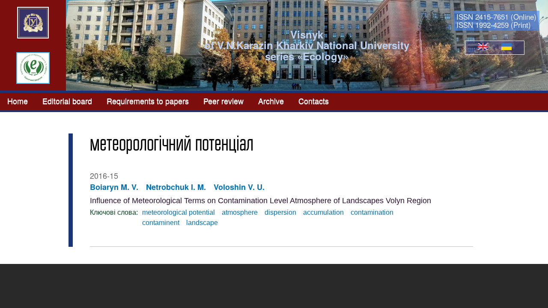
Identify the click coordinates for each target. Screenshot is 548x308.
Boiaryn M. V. (114, 186)
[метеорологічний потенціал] (483, 47)
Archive (271, 100)
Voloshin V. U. (239, 186)
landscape (202, 222)
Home (17, 100)
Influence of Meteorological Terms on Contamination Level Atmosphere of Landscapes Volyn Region (260, 200)
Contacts (313, 100)
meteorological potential (178, 212)
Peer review (223, 100)
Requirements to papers (148, 100)
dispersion (280, 212)
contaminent (160, 222)
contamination (372, 212)
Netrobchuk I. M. (176, 186)
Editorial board (67, 100)
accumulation (323, 212)
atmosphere (240, 212)
